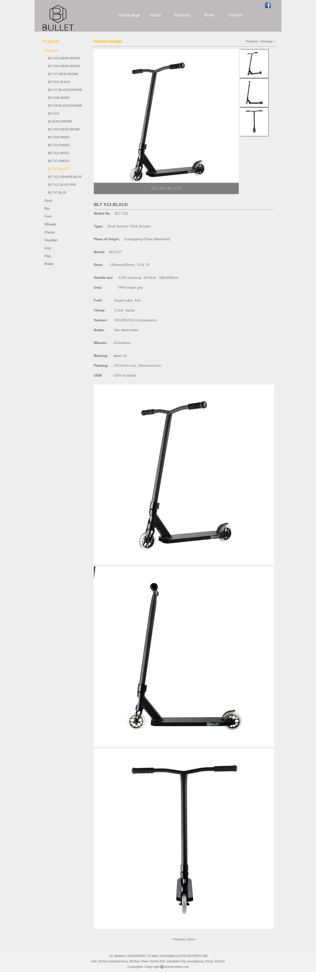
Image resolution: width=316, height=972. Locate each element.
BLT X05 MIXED (59, 137)
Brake (49, 264)
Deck (48, 200)
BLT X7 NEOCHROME (63, 74)
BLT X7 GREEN (58, 161)
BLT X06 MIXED (59, 98)
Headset (51, 240)
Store (209, 15)
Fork (48, 216)
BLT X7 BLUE (57, 192)
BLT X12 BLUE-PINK (62, 184)
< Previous (178, 939)
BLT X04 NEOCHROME (64, 66)
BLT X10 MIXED (59, 145)
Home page (129, 15)
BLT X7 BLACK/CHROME (65, 90)
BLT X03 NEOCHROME (64, 129)
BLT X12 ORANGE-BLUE (65, 177)
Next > (192, 939)
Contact (235, 15)
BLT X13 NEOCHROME (64, 58)
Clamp (49, 232)
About (155, 15)
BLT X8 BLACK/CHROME (65, 105)
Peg (47, 256)
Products (182, 15)
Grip (47, 248)
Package (51, 50)
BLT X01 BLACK (59, 82)
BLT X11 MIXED (58, 153)
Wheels (50, 224)
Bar (47, 208)
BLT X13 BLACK (59, 169)
